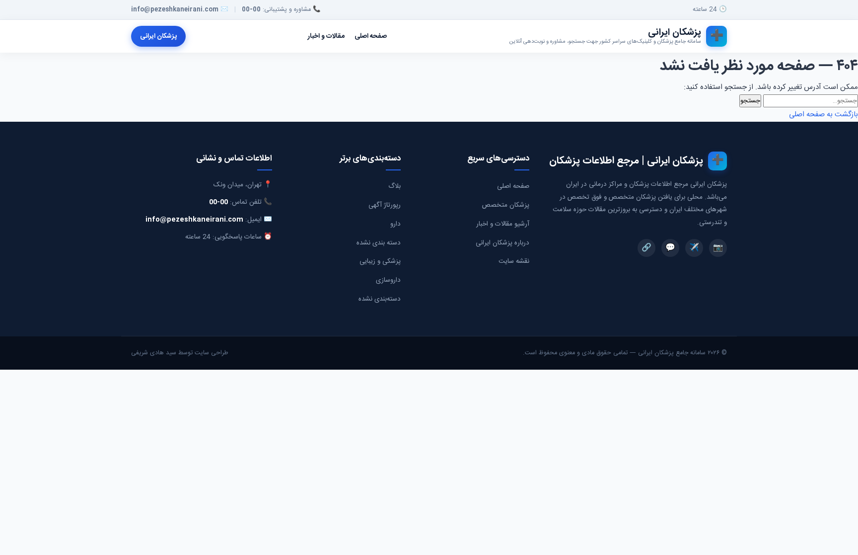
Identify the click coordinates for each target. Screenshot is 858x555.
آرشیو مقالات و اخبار (502, 224)
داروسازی (388, 280)
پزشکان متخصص (505, 205)
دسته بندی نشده (379, 243)
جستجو (750, 100)
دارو (395, 224)
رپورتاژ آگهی (384, 205)
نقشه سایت (514, 261)
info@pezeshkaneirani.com (174, 9)
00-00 (251, 9)
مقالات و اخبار (326, 36)
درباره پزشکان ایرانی (502, 243)
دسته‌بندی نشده (379, 299)
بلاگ (394, 186)
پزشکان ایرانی (158, 36)
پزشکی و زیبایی (380, 261)
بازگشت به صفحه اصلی (823, 114)
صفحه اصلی (371, 36)
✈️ (694, 248)
